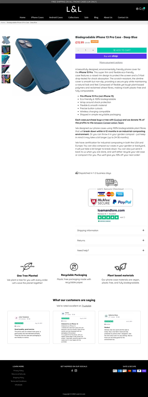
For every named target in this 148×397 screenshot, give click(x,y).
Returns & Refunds (18, 374)
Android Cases (56, 17)
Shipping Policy (18, 378)
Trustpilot (86, 305)
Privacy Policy (19, 370)
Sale (86, 17)
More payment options (111, 62)
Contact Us (123, 17)
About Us (108, 17)
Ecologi (118, 119)
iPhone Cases (37, 17)
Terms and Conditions (18, 381)
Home (22, 17)
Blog (96, 17)
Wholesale (18, 385)
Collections (73, 17)
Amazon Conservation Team (109, 122)
